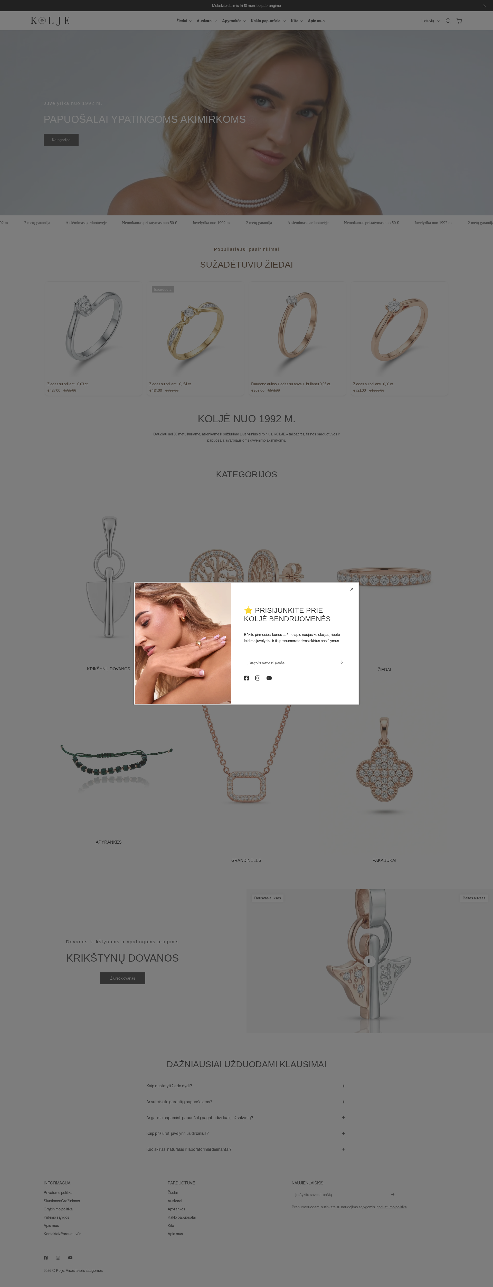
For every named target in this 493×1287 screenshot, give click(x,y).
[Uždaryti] (352, 589)
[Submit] (341, 662)
